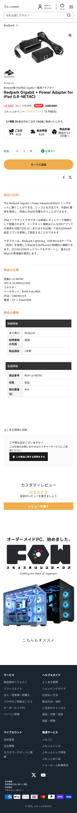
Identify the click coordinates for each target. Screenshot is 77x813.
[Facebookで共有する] (64, 177)
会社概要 (8, 781)
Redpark (9, 25)
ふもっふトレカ (51, 746)
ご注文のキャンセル (54, 708)
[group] (38, 581)
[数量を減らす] (17, 151)
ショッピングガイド (54, 688)
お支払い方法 (50, 695)
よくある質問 (50, 682)
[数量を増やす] (31, 151)
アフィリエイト (13, 688)
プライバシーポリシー (14, 790)
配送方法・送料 (51, 701)
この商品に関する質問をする (30, 456)
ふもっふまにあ (51, 759)
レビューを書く (38, 506)
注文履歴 (9, 746)
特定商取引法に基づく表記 (16, 784)
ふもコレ (47, 739)
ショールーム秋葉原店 (55, 765)
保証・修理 (48, 720)
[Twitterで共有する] (70, 177)
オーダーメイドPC (14, 708)
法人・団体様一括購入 (17, 695)
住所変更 (9, 739)
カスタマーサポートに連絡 (18, 754)
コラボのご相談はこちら (18, 701)
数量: (7, 151)
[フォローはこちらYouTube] (43, 775)
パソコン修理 (11, 714)
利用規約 (8, 787)
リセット (58, 15)
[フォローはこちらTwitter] (33, 775)
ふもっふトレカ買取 (54, 752)
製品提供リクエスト (15, 682)
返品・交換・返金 (52, 714)
